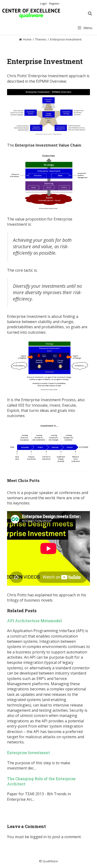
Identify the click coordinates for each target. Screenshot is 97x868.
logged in (38, 836)
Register (54, 3)
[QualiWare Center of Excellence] (31, 13)
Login (43, 3)
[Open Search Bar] (90, 13)
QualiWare (50, 861)
